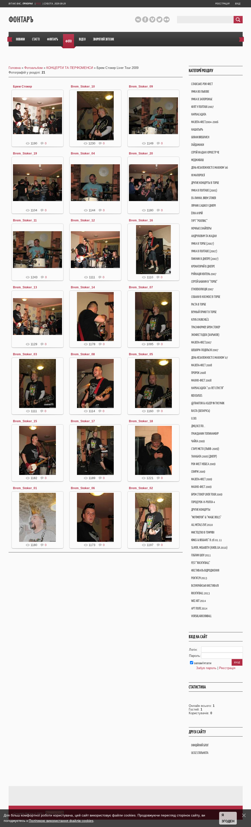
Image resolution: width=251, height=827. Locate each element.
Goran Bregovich (200, 137)
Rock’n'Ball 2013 (200, 593)
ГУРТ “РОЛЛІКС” (199, 221)
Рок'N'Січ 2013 (199, 578)
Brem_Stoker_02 (141, 488)
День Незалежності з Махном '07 (209, 358)
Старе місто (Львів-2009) (205, 449)
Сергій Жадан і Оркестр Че (205, 152)
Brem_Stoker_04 (83, 153)
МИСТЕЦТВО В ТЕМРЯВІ (202, 532)
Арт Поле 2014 (199, 608)
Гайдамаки (197, 145)
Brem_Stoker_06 (83, 488)
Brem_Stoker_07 (141, 287)
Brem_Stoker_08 (83, 354)
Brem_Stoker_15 (25, 421)
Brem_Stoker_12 (83, 220)
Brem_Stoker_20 (141, 153)
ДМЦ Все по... (198, 426)
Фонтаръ (21, 20)
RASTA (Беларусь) (200, 411)
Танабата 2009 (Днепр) (204, 456)
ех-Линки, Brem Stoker (203, 198)
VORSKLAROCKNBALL (201, 616)
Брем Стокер (22, 86)
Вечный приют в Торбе (203, 312)
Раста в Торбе (198, 304)
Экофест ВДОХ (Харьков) (205, 335)
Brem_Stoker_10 (83, 86)
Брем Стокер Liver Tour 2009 (206, 494)
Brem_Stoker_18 (141, 421)
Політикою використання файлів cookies (61, 821)
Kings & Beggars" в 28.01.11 (206, 540)
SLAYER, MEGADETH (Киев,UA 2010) (209, 548)
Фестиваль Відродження (205, 570)
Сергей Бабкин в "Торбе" (204, 282)
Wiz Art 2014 (198, 601)
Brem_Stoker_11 (25, 220)
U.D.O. (194, 418)
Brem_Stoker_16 (141, 220)
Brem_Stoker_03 (25, 354)
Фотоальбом (33, 68)
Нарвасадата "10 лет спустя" (207, 388)
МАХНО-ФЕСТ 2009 (201, 487)
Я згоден (228, 818)
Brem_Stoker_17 (83, 421)
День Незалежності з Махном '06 (209, 167)
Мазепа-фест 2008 (201, 365)
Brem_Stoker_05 (141, 354)
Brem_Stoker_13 (25, 287)
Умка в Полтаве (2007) (204, 251)
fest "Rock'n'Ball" (200, 563)
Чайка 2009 (198, 441)
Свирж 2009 (198, 472)
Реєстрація (222, 3)
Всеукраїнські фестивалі (205, 586)
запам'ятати (202, 663)
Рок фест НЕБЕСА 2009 (203, 464)
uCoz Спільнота (199, 753)
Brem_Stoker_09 (141, 86)
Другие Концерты (200, 510)
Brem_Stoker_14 (83, 287)
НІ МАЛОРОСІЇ (198, 175)
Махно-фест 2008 (201, 380)
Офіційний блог (200, 745)
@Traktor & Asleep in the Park (207, 403)
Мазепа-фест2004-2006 (204, 122)
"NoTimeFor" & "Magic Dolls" (206, 517)
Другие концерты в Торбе (205, 183)
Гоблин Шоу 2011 (201, 555)
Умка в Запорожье (201, 99)
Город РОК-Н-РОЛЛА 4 (203, 502)
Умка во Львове (200, 91)
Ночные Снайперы (201, 228)
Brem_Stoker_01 (25, 488)
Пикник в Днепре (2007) (204, 259)
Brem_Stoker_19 (25, 153)
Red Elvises (196, 396)
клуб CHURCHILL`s (200, 320)
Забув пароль (206, 668)
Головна (15, 68)
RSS (38, 3)
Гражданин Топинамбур (205, 434)
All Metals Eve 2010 (202, 525)
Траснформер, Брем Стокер (205, 327)
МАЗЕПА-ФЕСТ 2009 (201, 479)
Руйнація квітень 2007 (203, 274)
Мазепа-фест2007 (201, 342)
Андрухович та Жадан (204, 236)
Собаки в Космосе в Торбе (205, 297)
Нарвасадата (198, 114)
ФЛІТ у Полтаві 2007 (202, 107)
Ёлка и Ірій (197, 213)
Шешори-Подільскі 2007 (204, 350)
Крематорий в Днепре (203, 266)
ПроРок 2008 (198, 373)
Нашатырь (197, 129)
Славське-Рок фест (202, 84)
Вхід (237, 3)
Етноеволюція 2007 (202, 289)
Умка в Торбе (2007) (202, 244)
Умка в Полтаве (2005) (204, 190)
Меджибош (197, 160)
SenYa (39, 119)
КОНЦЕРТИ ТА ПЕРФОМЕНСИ (69, 68)
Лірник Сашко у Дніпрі (203, 206)
